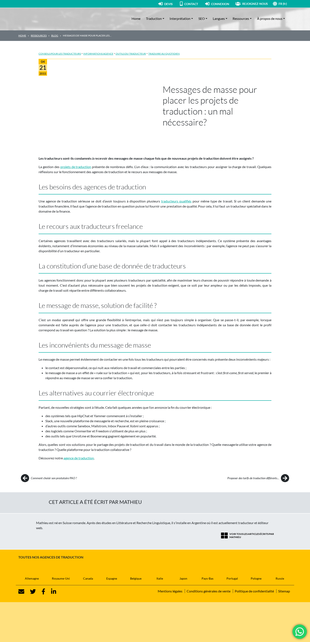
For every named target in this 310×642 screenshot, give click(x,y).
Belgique (136, 578)
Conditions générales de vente (208, 591)
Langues (219, 18)
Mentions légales (170, 591)
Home (136, 18)
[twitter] (30, 592)
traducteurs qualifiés (176, 201)
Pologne (256, 578)
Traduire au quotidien (164, 53)
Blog (54, 35)
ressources (39, 35)
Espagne (111, 578)
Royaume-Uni (61, 578)
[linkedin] (51, 592)
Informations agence (98, 53)
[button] (285, 3)
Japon (183, 578)
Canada (88, 578)
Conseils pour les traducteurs (60, 53)
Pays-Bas (207, 578)
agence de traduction (78, 458)
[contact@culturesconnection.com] (21, 592)
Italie (159, 578)
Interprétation (180, 18)
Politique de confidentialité (254, 591)
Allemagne (32, 578)
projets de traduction (75, 167)
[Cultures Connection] (41, 18)
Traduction (154, 18)
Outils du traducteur (131, 53)
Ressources (241, 18)
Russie (280, 578)
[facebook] (40, 592)
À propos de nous (269, 18)
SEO (201, 18)
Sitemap (284, 591)
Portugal (232, 578)
